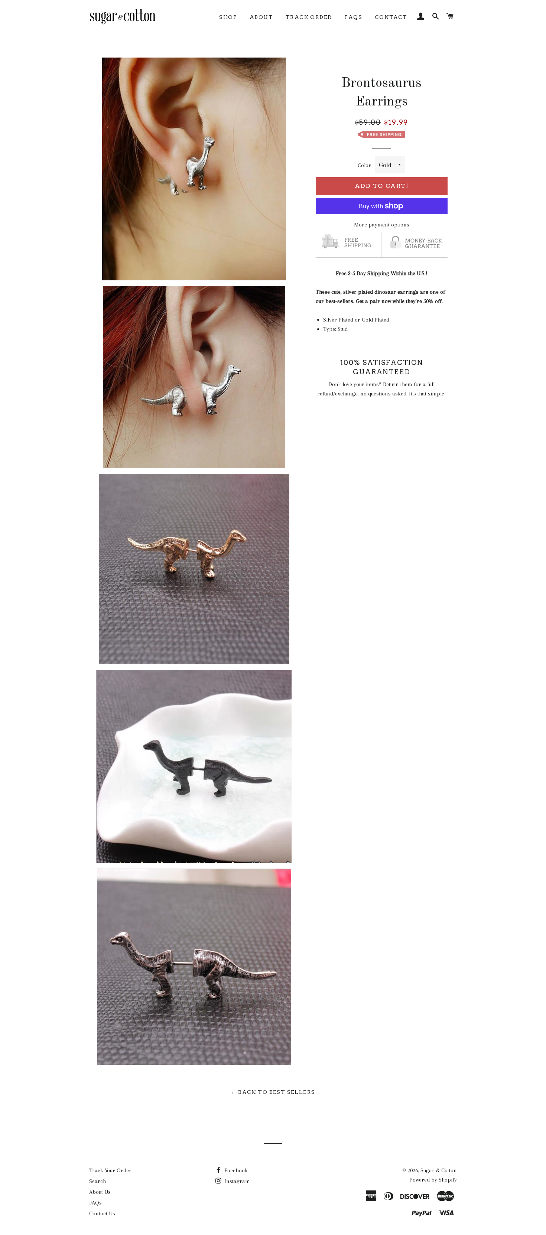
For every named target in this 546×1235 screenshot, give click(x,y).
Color (364, 165)
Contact (391, 17)
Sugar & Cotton (438, 1170)
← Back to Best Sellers (273, 1092)
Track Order (309, 17)
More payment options (381, 224)
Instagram (236, 1181)
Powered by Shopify (433, 1179)
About (261, 17)
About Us (100, 1192)
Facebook (235, 1170)
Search (97, 1181)
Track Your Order (110, 1170)
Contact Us (102, 1213)
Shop (228, 17)
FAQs (353, 17)
